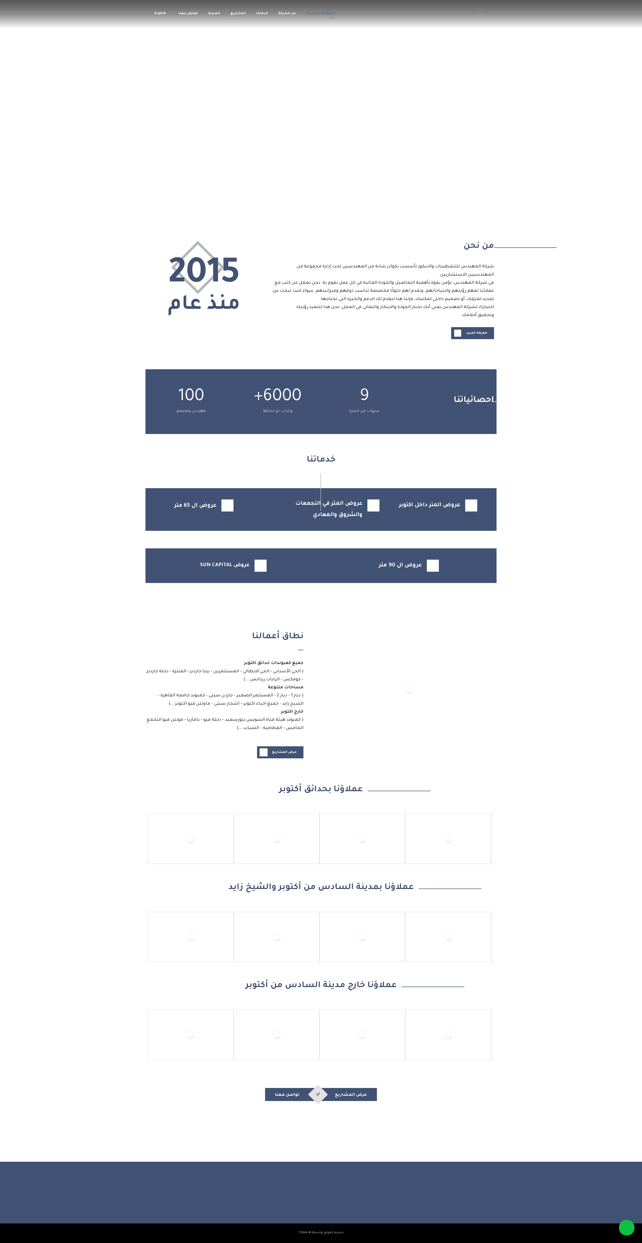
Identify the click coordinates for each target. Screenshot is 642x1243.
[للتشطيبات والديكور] (480, 12)
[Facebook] (336, 1201)
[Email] (306, 1201)
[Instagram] (326, 1201)
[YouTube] (316, 1201)
